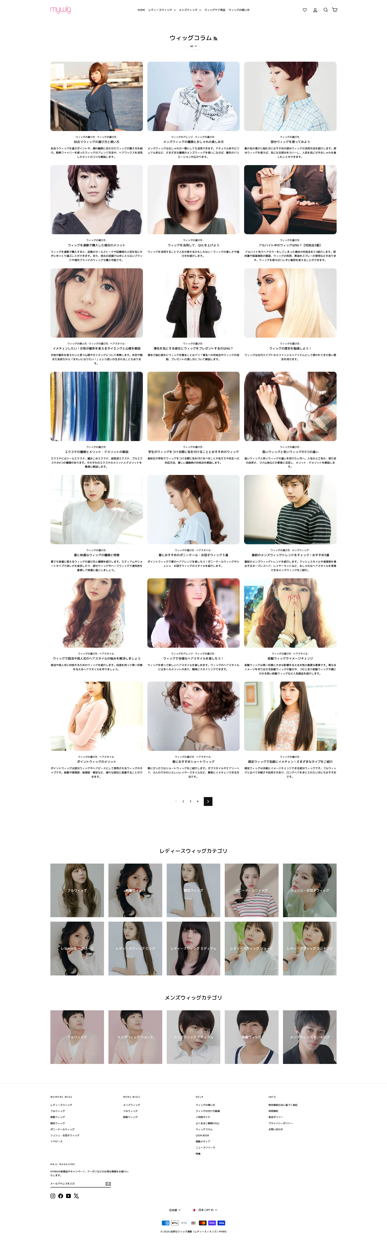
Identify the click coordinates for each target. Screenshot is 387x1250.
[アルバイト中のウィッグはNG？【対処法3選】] (290, 199)
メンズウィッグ (188, 10)
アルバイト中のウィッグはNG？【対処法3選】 (290, 245)
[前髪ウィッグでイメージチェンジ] (290, 613)
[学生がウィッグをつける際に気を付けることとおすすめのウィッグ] (193, 406)
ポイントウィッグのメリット (96, 762)
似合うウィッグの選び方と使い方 (96, 142)
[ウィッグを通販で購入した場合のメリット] (96, 199)
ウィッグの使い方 (239, 10)
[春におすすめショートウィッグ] (193, 716)
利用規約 (273, 1111)
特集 (198, 1153)
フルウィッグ (57, 1111)
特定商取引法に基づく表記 (283, 1105)
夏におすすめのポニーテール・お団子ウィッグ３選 (193, 555)
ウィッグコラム (204, 1129)
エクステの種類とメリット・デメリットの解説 (96, 452)
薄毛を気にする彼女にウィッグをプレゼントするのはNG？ (193, 348)
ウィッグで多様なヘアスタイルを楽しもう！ (193, 658)
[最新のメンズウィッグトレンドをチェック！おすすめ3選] (290, 509)
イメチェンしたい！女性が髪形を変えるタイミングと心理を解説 (96, 348)
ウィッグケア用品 (214, 10)
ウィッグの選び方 (106, 137)
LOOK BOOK (202, 1135)
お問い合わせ (275, 1129)
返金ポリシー (275, 1117)
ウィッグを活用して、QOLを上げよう (193, 245)
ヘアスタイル (117, 343)
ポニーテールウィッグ (62, 1129)
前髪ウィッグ (57, 1117)
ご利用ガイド (203, 1117)
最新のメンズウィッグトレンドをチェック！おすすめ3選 (290, 555)
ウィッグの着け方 (85, 137)
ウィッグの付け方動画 (208, 1111)
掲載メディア (203, 1141)
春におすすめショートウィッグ (193, 762)
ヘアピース (56, 1141)
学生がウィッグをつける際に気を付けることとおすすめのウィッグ (193, 452)
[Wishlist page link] (305, 10)
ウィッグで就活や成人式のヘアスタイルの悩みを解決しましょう (96, 658)
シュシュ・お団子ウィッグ (64, 1135)
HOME (141, 10)
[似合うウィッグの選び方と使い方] (96, 96)
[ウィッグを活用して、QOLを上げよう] (193, 199)
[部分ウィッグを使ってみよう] (290, 96)
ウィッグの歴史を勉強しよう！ (290, 348)
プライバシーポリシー (280, 1123)
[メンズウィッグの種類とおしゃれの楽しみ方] (193, 96)
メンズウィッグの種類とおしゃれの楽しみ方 (193, 142)
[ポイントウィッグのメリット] (96, 716)
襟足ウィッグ (57, 1123)
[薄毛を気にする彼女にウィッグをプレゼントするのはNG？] (193, 303)
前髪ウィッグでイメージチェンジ (290, 658)
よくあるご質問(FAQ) (207, 1123)
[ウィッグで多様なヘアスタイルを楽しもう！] (193, 613)
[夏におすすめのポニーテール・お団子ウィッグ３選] (193, 509)
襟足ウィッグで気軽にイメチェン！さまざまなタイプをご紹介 (290, 762)
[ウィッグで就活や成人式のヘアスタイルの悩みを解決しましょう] (96, 613)
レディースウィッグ (160, 10)
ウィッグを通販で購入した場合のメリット (96, 245)
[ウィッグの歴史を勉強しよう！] (290, 303)
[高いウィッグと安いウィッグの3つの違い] (290, 406)
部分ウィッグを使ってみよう (290, 142)
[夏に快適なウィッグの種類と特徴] (96, 509)
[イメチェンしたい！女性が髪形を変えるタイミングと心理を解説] (96, 303)
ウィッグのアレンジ (182, 137)
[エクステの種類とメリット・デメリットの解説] (96, 406)
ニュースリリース (205, 1147)
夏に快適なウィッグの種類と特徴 (96, 555)
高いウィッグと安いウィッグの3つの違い (290, 452)
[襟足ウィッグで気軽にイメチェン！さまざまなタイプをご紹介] (290, 716)
